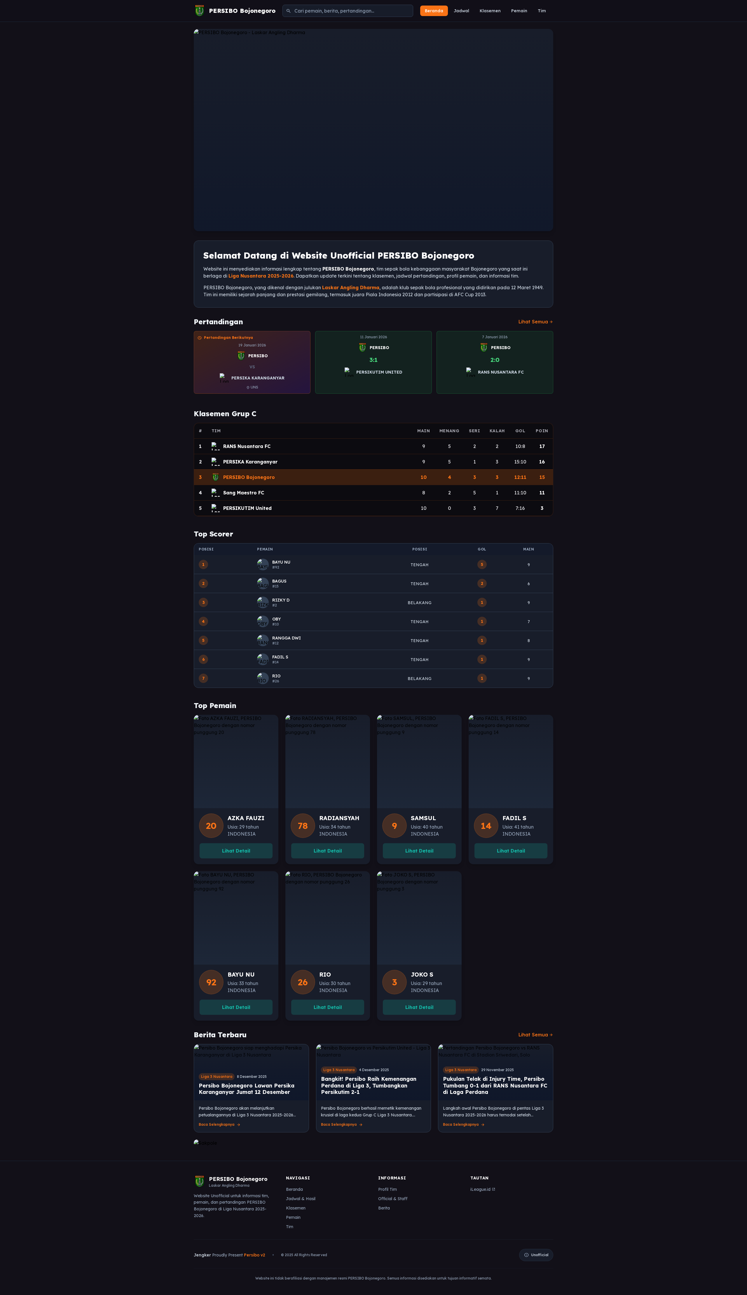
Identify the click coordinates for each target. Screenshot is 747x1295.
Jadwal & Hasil (300, 1198)
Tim (542, 10)
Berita (384, 1208)
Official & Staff (392, 1198)
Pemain (519, 10)
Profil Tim (387, 1189)
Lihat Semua (536, 322)
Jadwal (461, 10)
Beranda (434, 10)
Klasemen (490, 10)
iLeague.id (482, 1189)
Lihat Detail (236, 851)
